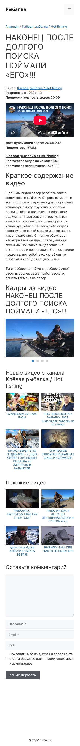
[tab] (33, 361)
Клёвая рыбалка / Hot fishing (44, 26)
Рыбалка (16, 9)
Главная (12, 26)
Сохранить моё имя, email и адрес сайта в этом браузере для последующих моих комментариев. (41, 658)
